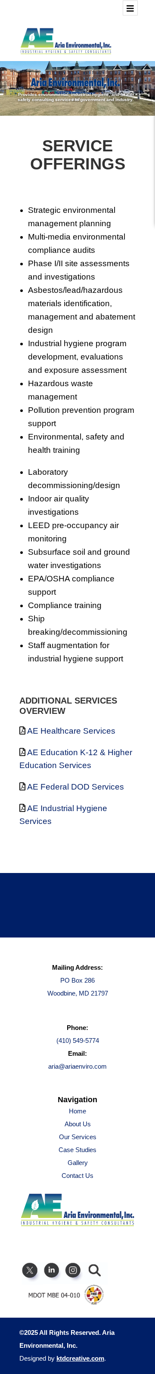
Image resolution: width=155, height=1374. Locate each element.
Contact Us (77, 1175)
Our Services (77, 1136)
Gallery (78, 1162)
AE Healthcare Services (71, 730)
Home (77, 1111)
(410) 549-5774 (77, 1040)
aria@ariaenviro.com (77, 1066)
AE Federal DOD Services (75, 786)
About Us (78, 1124)
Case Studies (77, 1149)
